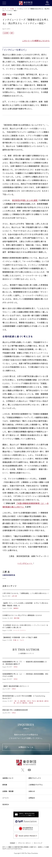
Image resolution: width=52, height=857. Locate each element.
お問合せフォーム (26, 747)
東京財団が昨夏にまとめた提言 (25, 200)
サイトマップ (38, 843)
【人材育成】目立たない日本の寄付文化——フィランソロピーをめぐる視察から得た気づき (26, 628)
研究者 (4, 785)
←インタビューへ (25, 563)
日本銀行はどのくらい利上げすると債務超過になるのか (26, 617)
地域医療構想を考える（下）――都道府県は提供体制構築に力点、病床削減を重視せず (26, 664)
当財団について (8, 778)
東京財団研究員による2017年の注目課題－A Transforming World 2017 (26, 699)
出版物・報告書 (8, 791)
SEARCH (5, 804)
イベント (5, 798)
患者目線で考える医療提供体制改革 (26, 710)
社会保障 (5, 33)
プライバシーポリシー (24, 843)
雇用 (12, 33)
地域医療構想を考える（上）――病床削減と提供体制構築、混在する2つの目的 (26, 676)
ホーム (4, 8)
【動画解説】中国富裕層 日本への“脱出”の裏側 (26, 637)
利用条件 (12, 843)
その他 (12, 8)
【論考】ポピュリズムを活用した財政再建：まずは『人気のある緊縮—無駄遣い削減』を (26, 606)
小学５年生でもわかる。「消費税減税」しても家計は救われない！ (26, 595)
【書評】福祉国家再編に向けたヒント (26, 687)
